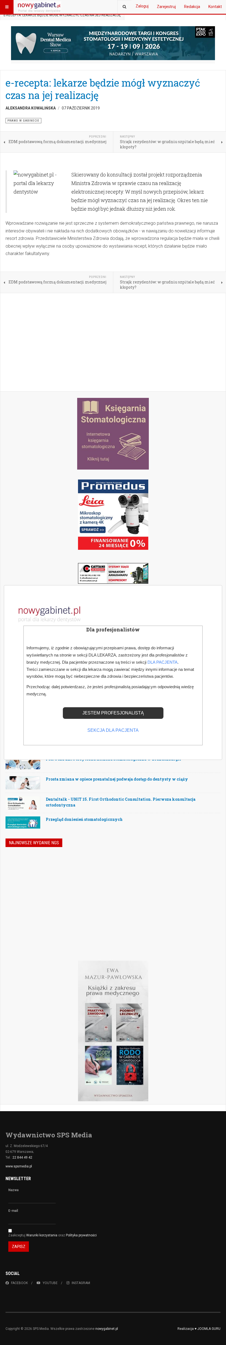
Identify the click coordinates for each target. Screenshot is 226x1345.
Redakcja (192, 6)
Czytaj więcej (192, 925)
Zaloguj (142, 6)
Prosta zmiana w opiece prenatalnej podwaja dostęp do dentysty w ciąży (117, 779)
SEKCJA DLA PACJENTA (113, 730)
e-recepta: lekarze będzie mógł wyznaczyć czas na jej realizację (103, 89)
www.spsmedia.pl (19, 1166)
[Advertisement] (113, 342)
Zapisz (18, 1246)
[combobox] (124, 7)
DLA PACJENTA (162, 662)
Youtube (50, 1283)
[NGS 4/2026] (45, 885)
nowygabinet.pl (106, 1329)
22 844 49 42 (22, 1157)
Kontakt (215, 6)
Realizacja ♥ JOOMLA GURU (198, 1329)
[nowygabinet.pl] (39, 7)
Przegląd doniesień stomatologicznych (84, 819)
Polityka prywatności (81, 1235)
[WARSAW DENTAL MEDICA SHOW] (113, 43)
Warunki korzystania (42, 1235)
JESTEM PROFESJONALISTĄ (113, 713)
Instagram (81, 1283)
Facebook (19, 1283)
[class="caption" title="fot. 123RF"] (23, 767)
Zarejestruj (166, 6)
